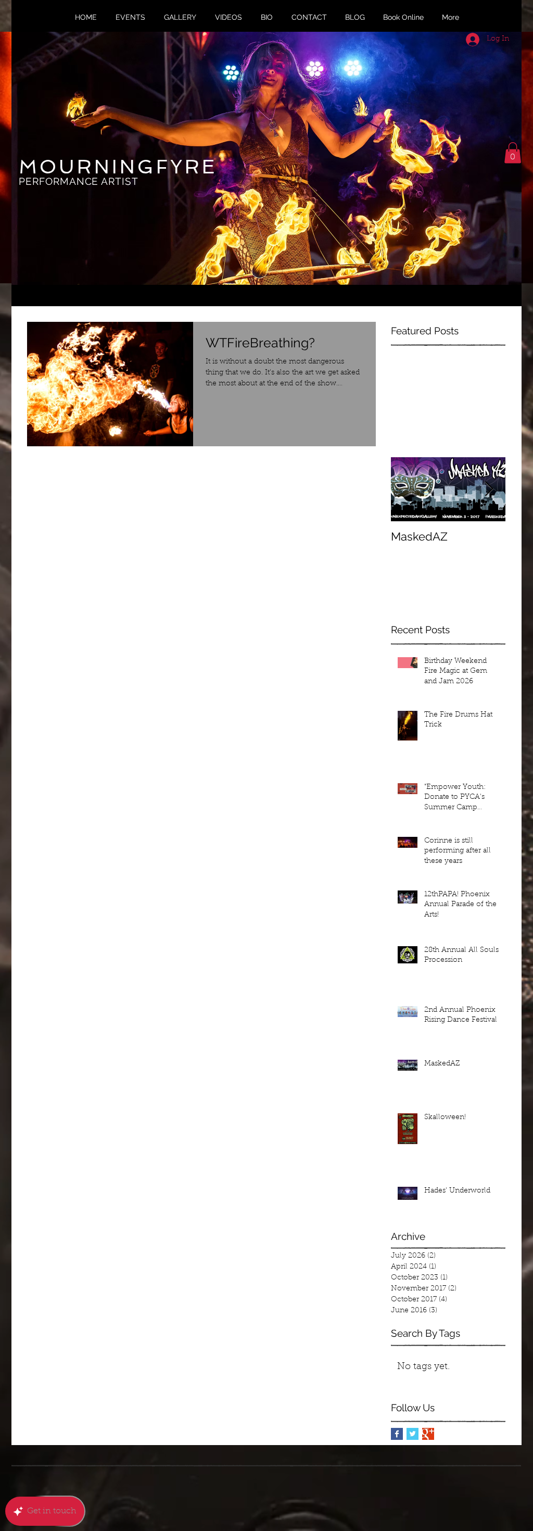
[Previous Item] (407, 489)
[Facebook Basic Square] (397, 1434)
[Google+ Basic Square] (428, 1434)
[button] (513, 153)
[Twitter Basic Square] (412, 1434)
